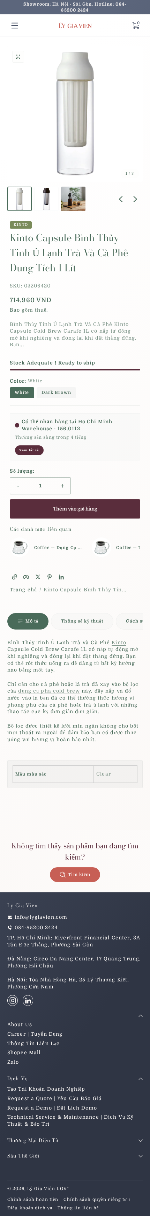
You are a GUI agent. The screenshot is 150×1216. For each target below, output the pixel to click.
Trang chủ (23, 589)
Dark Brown (56, 392)
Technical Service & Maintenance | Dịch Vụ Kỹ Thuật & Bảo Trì (70, 1120)
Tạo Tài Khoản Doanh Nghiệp (46, 1089)
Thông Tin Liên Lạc (33, 1043)
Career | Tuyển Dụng (34, 1034)
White (22, 392)
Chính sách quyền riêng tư (95, 1199)
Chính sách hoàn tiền (32, 1199)
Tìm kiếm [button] (79, 874)
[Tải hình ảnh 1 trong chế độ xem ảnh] (19, 199)
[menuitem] (75, 1024)
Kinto (21, 225)
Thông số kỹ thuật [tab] (82, 621)
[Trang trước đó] (120, 199)
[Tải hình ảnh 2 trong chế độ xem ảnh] (46, 199)
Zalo (13, 1062)
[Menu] (14, 25)
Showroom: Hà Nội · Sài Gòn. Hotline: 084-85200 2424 (75, 7)
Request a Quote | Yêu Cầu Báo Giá (54, 1098)
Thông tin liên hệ (78, 1207)
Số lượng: (22, 471)
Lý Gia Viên (41, 1188)
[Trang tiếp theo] (135, 199)
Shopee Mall (23, 1052)
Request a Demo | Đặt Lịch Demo (52, 1108)
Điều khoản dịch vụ (29, 1207)
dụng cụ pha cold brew (49, 691)
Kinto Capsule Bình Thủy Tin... (85, 589)
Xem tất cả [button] (29, 450)
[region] (75, 7)
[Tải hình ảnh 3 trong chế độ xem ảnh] (73, 199)
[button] (135, 25)
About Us (19, 1024)
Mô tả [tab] (32, 621)
